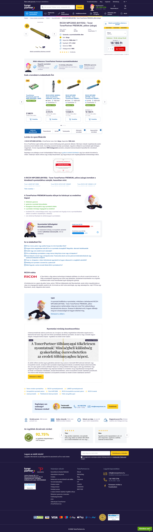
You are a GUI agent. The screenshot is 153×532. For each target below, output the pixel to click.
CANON (79, 484)
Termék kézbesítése (92, 1)
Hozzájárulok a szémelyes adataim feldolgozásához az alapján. (103, 458)
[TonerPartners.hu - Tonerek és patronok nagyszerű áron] (29, 7)
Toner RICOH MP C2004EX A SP (86, 184)
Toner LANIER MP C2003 (31, 184)
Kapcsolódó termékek (94, 131)
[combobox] (116, 33)
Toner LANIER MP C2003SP (32, 186)
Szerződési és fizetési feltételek (60, 472)
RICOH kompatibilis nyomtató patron (73, 391)
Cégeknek (107, 1)
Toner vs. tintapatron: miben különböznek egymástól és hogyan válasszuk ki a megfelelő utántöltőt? (56, 260)
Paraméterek (47, 131)
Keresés (79, 7)
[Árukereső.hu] (30, 485)
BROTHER (80, 489)
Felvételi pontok (55, 489)
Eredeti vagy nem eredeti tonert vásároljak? (39, 251)
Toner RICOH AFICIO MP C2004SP (61, 184)
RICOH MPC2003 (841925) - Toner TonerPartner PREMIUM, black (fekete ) (73, 97)
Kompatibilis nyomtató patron (35, 391)
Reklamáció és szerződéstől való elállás (62, 479)
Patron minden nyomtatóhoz (37, 18)
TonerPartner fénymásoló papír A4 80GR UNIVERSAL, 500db (33, 96)
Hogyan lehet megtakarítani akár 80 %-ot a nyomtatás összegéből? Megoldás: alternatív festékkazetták (57, 248)
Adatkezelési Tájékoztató (119, 457)
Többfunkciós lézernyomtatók (49, 394)
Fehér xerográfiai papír (68, 394)
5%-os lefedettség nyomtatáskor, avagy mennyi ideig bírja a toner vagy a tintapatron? (51, 253)
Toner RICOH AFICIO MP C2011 (60, 186)
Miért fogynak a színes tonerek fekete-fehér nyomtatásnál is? (44, 265)
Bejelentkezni (114, 8)
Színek (57, 131)
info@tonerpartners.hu (98, 406)
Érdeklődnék (113, 406)
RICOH (48, 18)
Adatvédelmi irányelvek (57, 474)
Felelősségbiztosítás (56, 497)
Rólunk (79, 472)
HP (78, 482)
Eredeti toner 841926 (77, 224)
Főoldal (26, 18)
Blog (101, 1)
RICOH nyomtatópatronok (55, 388)
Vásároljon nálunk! (57, 469)
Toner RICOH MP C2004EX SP (86, 186)
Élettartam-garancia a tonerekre (60, 494)
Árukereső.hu (30, 488)
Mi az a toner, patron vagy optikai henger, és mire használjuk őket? (46, 246)
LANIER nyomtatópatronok (75, 388)
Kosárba (121, 49)
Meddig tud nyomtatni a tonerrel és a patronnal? (40, 262)
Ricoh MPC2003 (56, 18)
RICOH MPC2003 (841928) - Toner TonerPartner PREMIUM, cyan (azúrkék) (92, 97)
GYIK (52, 499)
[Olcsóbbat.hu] (113, 515)
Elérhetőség (116, 1)
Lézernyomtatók (31, 394)
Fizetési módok (55, 484)
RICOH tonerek (92, 391)
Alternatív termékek (79, 131)
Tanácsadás (66, 131)
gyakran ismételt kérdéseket (70, 152)
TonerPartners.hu (83, 469)
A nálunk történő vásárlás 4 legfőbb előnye (63, 492)
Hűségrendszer (55, 487)
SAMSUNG (80, 487)
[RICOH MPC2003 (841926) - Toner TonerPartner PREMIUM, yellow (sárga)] (40, 44)
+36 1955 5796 (101, 7)
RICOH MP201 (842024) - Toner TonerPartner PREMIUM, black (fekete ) (53, 97)
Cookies (53, 477)
